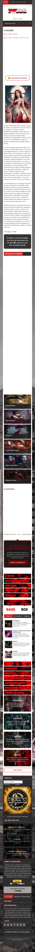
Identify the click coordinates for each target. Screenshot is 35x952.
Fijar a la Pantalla (17, 562)
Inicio (19, 534)
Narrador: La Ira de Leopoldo (18, 2)
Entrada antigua (26, 534)
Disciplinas (16, 620)
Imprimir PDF (11, 231)
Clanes (15, 641)
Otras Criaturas (17, 770)
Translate (17, 784)
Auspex (15, 651)
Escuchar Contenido (17, 78)
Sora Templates (16, 938)
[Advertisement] (17, 55)
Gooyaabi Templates (17, 940)
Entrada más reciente (10, 534)
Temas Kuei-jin (25, 37)
